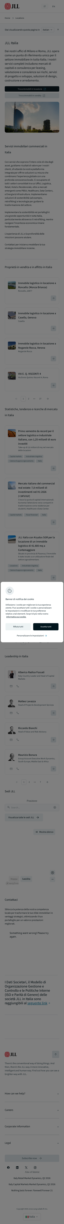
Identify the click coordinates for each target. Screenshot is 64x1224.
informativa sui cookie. (16, 616)
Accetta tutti (45, 626)
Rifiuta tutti (18, 626)
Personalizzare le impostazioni (32, 636)
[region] (32, 612)
